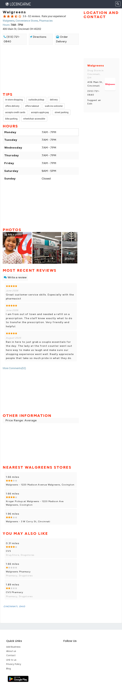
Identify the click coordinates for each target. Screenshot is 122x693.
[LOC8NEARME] (18, 3)
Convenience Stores (27, 20)
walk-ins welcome (54, 105)
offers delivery (12, 105)
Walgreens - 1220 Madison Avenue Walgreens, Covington (40, 484)
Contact (11, 655)
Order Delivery (62, 39)
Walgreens (8, 20)
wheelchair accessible (34, 118)
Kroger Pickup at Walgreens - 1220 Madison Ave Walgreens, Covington (35, 503)
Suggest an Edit (94, 102)
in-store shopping (14, 99)
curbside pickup (36, 99)
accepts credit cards (15, 112)
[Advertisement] (41, 56)
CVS (8, 551)
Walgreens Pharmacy (18, 571)
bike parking (11, 118)
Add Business (13, 646)
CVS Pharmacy (14, 592)
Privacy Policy (13, 664)
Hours (6, 24)
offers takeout (32, 105)
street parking (61, 112)
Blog (8, 668)
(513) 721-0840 (12, 39)
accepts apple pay (40, 112)
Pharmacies (46, 20)
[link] (17, 247)
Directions (39, 37)
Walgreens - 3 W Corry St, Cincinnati (28, 521)
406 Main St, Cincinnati (95, 84)
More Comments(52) (14, 368)
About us (11, 651)
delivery (54, 99)
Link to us (11, 659)
